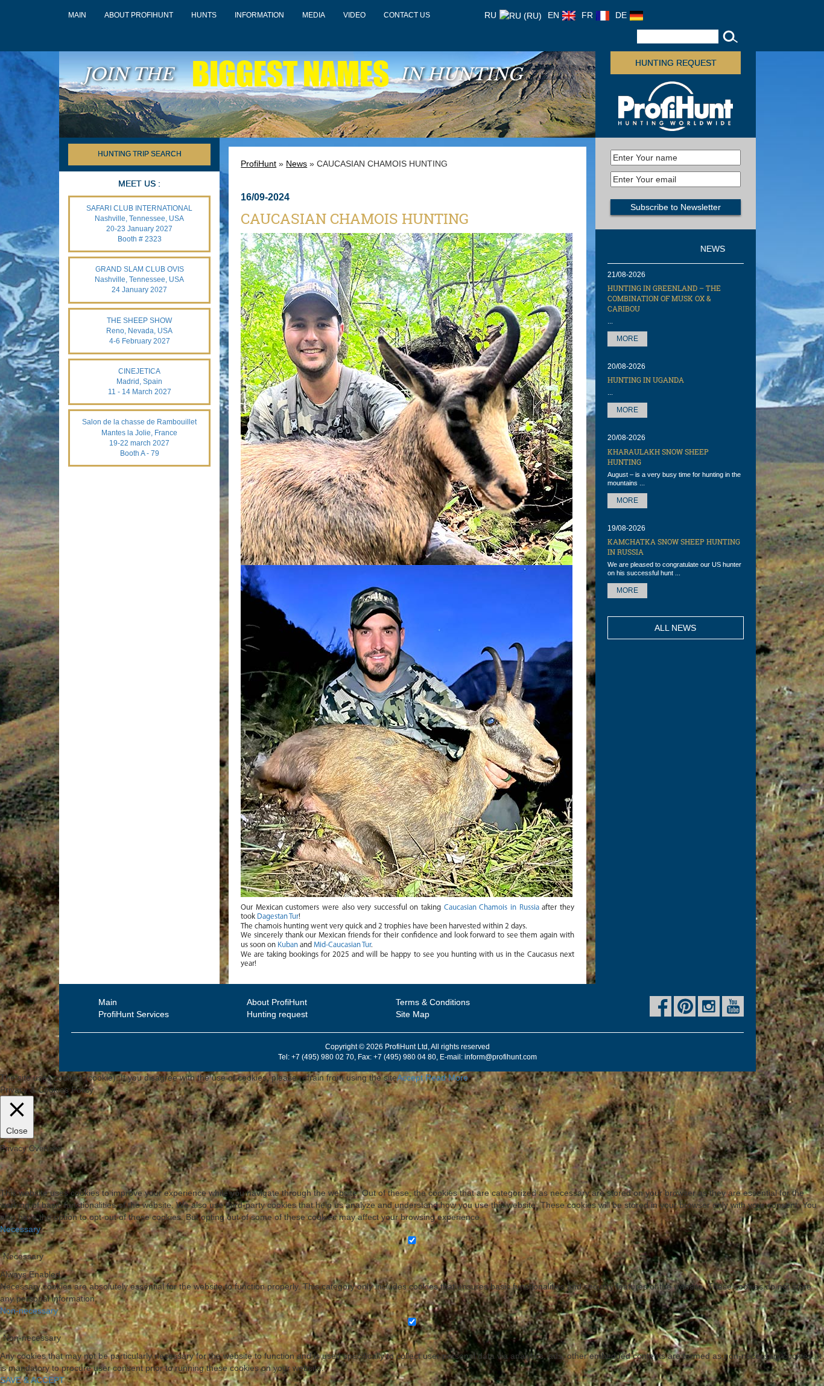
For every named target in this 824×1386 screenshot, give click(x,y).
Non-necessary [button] (29, 1310)
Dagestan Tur (278, 917)
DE (621, 15)
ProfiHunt (258, 163)
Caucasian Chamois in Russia (491, 908)
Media (313, 15)
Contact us (407, 15)
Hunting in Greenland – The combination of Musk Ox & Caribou (664, 298)
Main (77, 15)
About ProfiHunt (138, 15)
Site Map (412, 1014)
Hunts (204, 15)
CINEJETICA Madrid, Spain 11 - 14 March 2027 (139, 381)
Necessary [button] (20, 1229)
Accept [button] (410, 1077)
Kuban (287, 945)
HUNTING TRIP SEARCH (140, 154)
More (627, 338)
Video (354, 15)
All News (675, 628)
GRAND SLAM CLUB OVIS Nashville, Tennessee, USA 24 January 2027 (139, 279)
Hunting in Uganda (645, 380)
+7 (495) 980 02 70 (322, 1057)
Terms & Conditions (433, 1002)
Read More (446, 1077)
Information (259, 15)
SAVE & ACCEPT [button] (32, 1380)
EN (553, 15)
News (296, 163)
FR (587, 15)
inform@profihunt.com (500, 1057)
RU (490, 15)
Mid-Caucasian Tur (342, 945)
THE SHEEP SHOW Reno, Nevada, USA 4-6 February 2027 (139, 330)
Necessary (23, 1256)
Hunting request (676, 63)
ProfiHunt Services (133, 1014)
